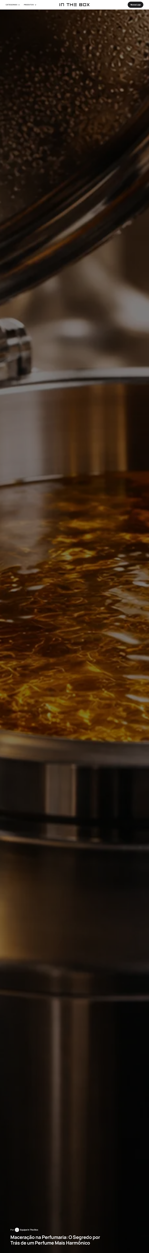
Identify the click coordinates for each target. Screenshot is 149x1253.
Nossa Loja (136, 4)
